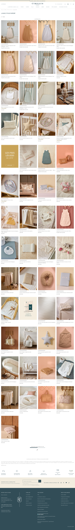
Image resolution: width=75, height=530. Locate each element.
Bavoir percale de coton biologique (8, 261)
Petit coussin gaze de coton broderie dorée (28, 170)
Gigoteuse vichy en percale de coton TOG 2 (28, 45)
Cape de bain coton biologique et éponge (64, 381)
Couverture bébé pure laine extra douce (27, 381)
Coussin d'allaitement (42, 292)
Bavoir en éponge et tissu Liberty (7, 107)
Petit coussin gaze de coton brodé (7, 138)
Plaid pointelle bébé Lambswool (7, 292)
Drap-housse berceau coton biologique (8, 381)
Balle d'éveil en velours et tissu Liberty (64, 200)
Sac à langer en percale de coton (44, 411)
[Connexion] (65, 4)
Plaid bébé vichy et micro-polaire (26, 231)
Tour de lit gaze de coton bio (25, 261)
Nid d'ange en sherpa (5, 503)
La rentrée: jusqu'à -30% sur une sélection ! (37, 0)
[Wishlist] (70, 4)
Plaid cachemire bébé (5, 441)
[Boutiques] (68, 4)
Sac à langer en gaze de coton (44, 441)
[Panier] (73, 4)
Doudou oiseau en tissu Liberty (44, 231)
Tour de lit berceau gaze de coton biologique (46, 322)
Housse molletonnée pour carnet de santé (28, 292)
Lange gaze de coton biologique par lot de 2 (65, 322)
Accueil (2, 9)
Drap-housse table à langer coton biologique (65, 472)
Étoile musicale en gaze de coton (26, 138)
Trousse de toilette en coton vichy (63, 170)
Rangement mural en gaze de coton (26, 200)
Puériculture (10, 9)
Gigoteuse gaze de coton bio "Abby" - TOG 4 (46, 170)
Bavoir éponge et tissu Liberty (44, 138)
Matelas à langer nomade (61, 76)
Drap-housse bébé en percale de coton (45, 107)
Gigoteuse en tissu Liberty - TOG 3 (26, 441)
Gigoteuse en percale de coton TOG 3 (8, 76)
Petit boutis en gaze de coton (43, 381)
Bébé (6, 9)
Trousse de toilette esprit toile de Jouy (64, 441)
